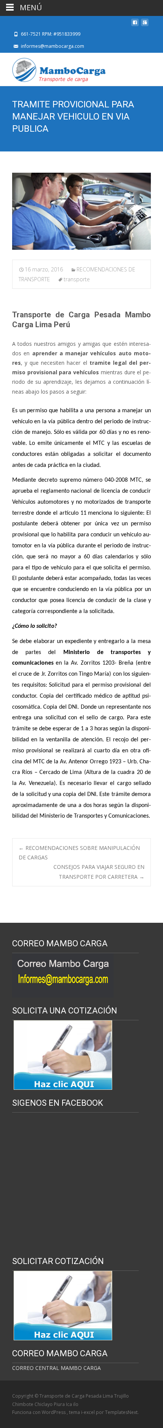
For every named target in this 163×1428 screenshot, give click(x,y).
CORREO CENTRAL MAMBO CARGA (56, 1367)
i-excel (88, 1412)
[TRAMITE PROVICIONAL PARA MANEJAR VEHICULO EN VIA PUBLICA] (81, 211)
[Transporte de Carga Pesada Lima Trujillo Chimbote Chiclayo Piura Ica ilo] (53, 68)
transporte (77, 279)
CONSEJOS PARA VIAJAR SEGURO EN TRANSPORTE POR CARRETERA (98, 871)
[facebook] (135, 24)
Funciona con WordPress (39, 1412)
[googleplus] (145, 24)
